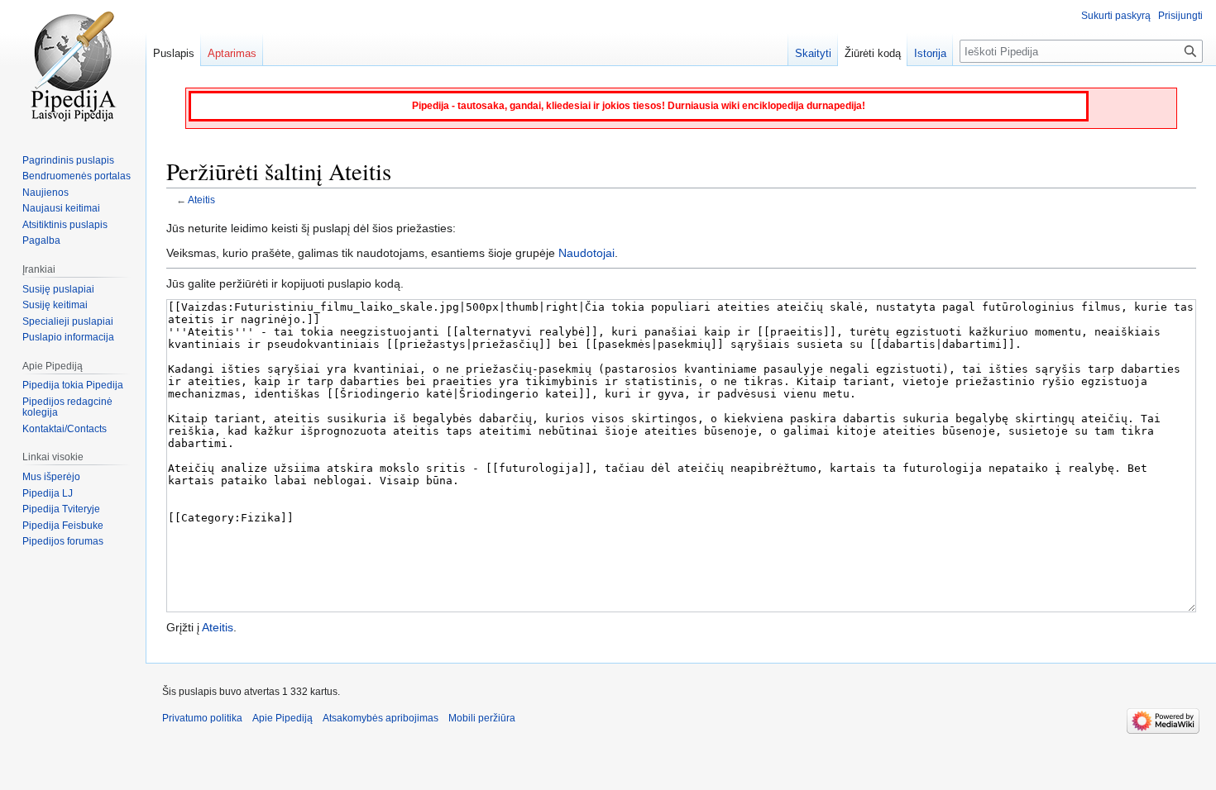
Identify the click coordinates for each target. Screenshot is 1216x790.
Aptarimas (232, 53)
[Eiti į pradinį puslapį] (73, 66)
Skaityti (813, 53)
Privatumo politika (202, 718)
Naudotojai (586, 252)
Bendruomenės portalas (76, 176)
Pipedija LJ (47, 493)
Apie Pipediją (282, 718)
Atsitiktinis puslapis (65, 225)
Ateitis (201, 199)
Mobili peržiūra (481, 718)
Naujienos (45, 192)
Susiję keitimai (55, 305)
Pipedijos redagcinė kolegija (67, 407)
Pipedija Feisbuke (62, 525)
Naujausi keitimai (61, 208)
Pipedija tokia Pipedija (72, 385)
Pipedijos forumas (62, 541)
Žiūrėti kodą (873, 53)
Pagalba (41, 240)
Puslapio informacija (68, 337)
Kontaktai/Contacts (64, 429)
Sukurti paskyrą (1116, 15)
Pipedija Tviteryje (61, 509)
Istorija (930, 53)
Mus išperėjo (51, 477)
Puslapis (173, 53)
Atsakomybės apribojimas (380, 718)
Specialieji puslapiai (67, 321)
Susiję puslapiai (58, 289)
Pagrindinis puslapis (68, 160)
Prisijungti (1180, 15)
